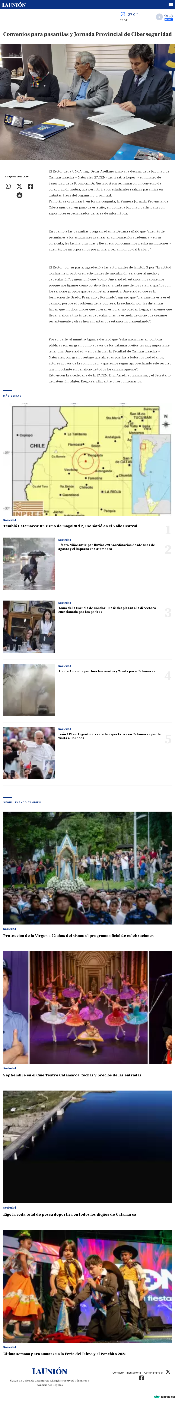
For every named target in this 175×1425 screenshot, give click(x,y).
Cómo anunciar (153, 1372)
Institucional (134, 1372)
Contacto (118, 1372)
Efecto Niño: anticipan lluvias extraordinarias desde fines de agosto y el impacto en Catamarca (106, 547)
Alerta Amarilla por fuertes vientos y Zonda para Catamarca (106, 671)
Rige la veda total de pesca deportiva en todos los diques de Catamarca (69, 1214)
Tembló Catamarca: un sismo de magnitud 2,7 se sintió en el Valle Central (70, 526)
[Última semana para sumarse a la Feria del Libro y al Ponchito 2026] (87, 1286)
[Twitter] (19, 186)
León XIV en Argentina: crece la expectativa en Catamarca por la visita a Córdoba (109, 736)
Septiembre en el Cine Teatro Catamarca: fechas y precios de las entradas (72, 1075)
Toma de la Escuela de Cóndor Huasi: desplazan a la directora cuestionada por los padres (107, 610)
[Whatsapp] (8, 186)
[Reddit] (19, 195)
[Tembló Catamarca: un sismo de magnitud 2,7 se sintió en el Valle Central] (87, 459)
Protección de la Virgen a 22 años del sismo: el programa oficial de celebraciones (78, 935)
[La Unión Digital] (14, 4)
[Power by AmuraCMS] (164, 1396)
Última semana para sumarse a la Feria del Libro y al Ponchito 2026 (64, 1354)
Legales (58, 1385)
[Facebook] (30, 186)
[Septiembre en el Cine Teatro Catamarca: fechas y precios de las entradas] (87, 1007)
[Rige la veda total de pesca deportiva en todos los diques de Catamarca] (87, 1147)
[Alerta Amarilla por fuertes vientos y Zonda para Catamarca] (29, 690)
